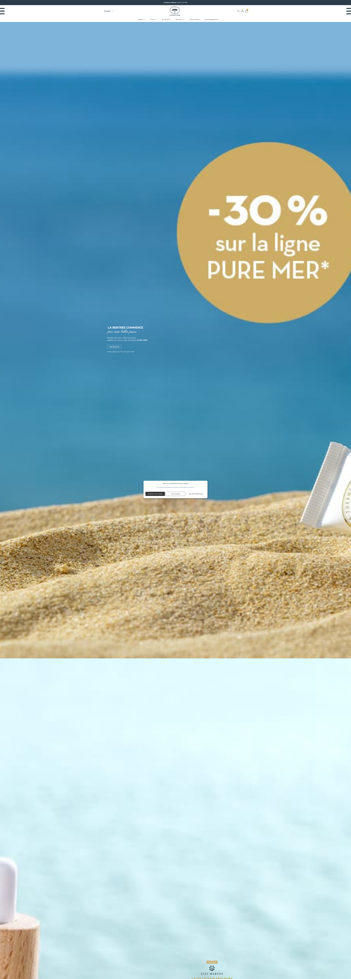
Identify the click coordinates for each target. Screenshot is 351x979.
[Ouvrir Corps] (155, 19)
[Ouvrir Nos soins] (183, 19)
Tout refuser (175, 494)
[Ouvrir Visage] (144, 19)
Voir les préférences (196, 494)
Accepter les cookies (155, 494)
